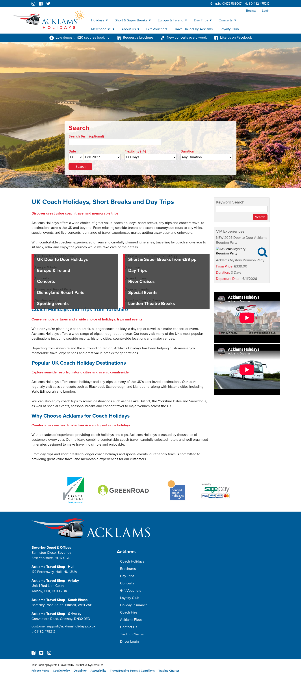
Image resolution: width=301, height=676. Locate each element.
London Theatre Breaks (151, 303)
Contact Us (128, 627)
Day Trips (201, 20)
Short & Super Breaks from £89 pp (162, 259)
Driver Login (129, 641)
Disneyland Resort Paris (60, 292)
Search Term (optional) (86, 136)
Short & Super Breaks (131, 20)
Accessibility (98, 670)
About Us (128, 29)
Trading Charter (132, 634)
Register (252, 11)
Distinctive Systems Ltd (89, 665)
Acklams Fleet (131, 620)
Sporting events (53, 303)
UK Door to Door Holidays (62, 259)
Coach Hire (128, 612)
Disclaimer (80, 670)
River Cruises (141, 281)
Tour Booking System (45, 665)
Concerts (225, 20)
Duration (187, 151)
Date (72, 151)
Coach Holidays (132, 561)
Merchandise (101, 29)
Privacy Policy (40, 670)
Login (265, 11)
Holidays (97, 20)
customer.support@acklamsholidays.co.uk (63, 626)
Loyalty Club (229, 29)
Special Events (143, 292)
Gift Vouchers (156, 29)
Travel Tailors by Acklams (193, 29)
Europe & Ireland (170, 20)
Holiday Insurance (134, 605)
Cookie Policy (61, 670)
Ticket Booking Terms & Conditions (132, 670)
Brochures (128, 569)
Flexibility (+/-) (135, 151)
